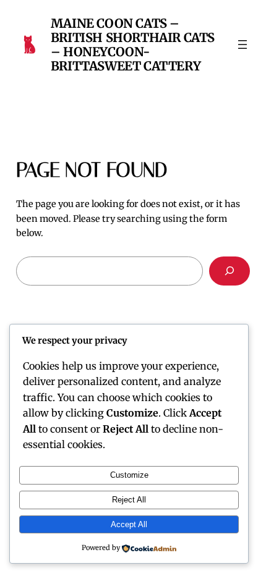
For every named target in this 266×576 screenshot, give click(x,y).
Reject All (129, 499)
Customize (129, 475)
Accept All (129, 524)
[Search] (230, 271)
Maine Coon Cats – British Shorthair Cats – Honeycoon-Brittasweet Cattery (133, 44)
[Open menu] (242, 44)
